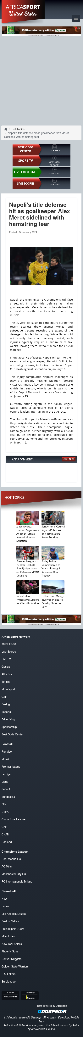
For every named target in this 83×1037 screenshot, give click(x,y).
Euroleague (9, 981)
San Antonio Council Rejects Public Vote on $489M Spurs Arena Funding (53, 532)
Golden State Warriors (15, 966)
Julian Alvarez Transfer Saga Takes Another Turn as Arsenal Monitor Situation (27, 534)
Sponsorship (9, 727)
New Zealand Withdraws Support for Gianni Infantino (27, 599)
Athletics (7, 674)
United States (23, 13)
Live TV (6, 659)
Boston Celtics (10, 921)
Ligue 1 (6, 781)
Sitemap (36, 1017)
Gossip (6, 666)
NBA (4, 898)
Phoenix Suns (10, 951)
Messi (5, 759)
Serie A (6, 789)
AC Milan (7, 866)
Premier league (11, 766)
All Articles (49, 1017)
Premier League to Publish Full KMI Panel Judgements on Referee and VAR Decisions (27, 568)
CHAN (5, 834)
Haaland (7, 842)
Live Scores (9, 651)
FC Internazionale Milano (17, 881)
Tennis (6, 681)
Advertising (8, 719)
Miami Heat (8, 936)
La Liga (6, 774)
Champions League (13, 819)
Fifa (4, 804)
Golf (4, 697)
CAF (4, 827)
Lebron (6, 906)
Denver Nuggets (11, 959)
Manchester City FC (14, 874)
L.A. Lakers (8, 974)
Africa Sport (9, 644)
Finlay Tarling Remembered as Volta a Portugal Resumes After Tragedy (51, 568)
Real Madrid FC (11, 859)
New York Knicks (12, 944)
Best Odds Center (12, 734)
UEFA (5, 812)
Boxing (6, 704)
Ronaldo (7, 751)
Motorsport (8, 689)
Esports (6, 712)
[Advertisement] (41, 80)
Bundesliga (8, 797)
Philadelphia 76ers (13, 929)
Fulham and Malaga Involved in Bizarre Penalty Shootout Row (53, 601)
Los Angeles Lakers (14, 914)
